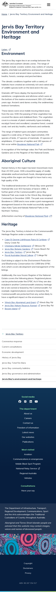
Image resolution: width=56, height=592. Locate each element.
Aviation (28, 454)
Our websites (28, 437)
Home (4, 14)
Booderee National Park (28, 144)
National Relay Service (26, 468)
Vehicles (28, 478)
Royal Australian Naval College (19, 255)
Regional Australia (28, 473)
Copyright (28, 563)
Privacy (28, 573)
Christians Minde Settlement (18, 245)
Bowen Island (11, 308)
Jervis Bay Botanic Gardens (17, 249)
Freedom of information (28, 427)
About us (28, 413)
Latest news (28, 432)
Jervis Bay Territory (14, 252)
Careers (28, 418)
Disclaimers (28, 568)
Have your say (28, 490)
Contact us (28, 423)
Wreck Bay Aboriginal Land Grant (20, 302)
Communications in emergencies (28, 459)
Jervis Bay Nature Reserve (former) (21, 305)
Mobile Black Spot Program (28, 463)
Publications (28, 441)
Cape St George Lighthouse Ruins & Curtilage (26, 239)
